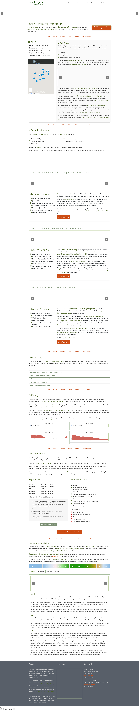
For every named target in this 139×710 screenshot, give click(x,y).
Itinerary (55, 36)
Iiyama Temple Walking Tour (38, 382)
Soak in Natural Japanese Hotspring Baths (42, 375)
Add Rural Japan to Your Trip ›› (101, 27)
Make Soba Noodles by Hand (38, 369)
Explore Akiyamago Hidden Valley (40, 385)
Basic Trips (76, 3)
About (97, 3)
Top (49, 36)
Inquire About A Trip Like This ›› (69, 532)
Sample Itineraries (88, 3)
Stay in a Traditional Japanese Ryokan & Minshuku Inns (46, 372)
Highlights (62, 36)
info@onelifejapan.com (90, 675)
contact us (55, 556)
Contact (103, 3)
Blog (108, 3)
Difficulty (70, 36)
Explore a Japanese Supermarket (40, 379)
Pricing (77, 36)
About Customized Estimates (48, 524)
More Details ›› (63, 217)
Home (69, 3)
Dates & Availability (86, 36)
